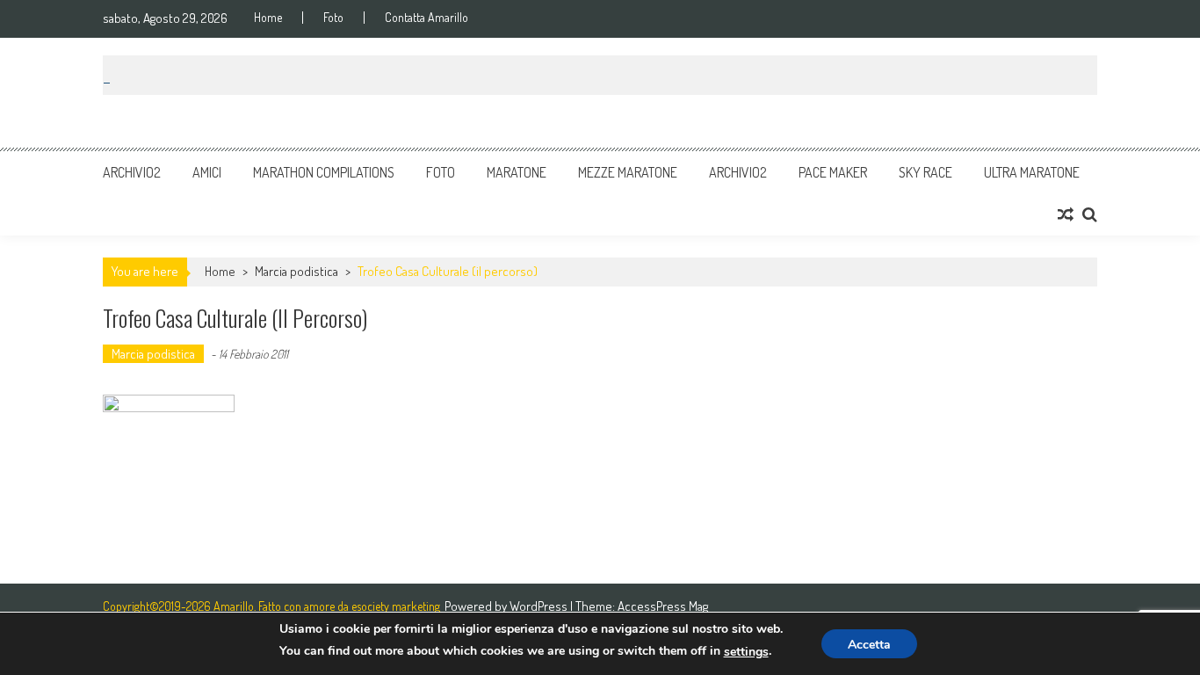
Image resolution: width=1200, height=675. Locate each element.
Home (268, 17)
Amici (206, 172)
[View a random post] (1065, 214)
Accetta (869, 644)
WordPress (540, 606)
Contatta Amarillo (426, 17)
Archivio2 (132, 172)
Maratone (516, 172)
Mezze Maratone (627, 172)
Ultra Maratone (1032, 172)
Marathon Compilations (323, 172)
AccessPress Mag (663, 606)
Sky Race (925, 172)
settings (746, 651)
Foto (333, 17)
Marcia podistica (296, 271)
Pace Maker (833, 172)
